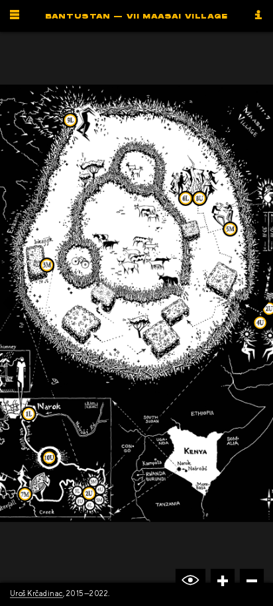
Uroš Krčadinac (36, 593)
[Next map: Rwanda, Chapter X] (264, 311)
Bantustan (136, 17)
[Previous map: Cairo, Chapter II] (8, 311)
